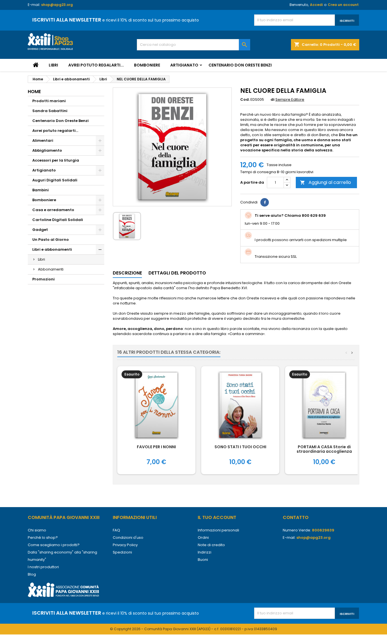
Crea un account (343, 4)
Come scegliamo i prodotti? (54, 545)
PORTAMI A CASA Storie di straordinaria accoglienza (324, 449)
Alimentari (42, 140)
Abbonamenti (50, 269)
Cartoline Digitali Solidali (57, 219)
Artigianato (184, 65)
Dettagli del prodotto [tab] (177, 273)
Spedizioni (122, 552)
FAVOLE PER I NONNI (156, 447)
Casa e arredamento (53, 210)
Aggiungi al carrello (325, 182)
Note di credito (211, 545)
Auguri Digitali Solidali (54, 180)
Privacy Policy (125, 545)
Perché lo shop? (43, 537)
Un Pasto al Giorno (50, 239)
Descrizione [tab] (127, 273)
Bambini (40, 190)
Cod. (245, 99)
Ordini (203, 537)
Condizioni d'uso (128, 537)
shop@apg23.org (57, 4)
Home (34, 91)
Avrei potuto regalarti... (96, 65)
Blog (32, 574)
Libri (53, 65)
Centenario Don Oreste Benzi (240, 65)
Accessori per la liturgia (55, 160)
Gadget (40, 229)
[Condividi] (264, 202)
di (273, 99)
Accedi (316, 4)
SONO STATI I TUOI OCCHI (240, 447)
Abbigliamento (47, 150)
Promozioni (43, 279)
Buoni (203, 559)
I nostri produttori (43, 567)
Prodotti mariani (49, 101)
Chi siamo (37, 530)
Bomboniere (147, 65)
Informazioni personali (218, 530)
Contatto (296, 517)
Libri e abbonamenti (52, 249)
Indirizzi (204, 552)
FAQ (116, 530)
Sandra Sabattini (49, 110)
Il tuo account (217, 517)
